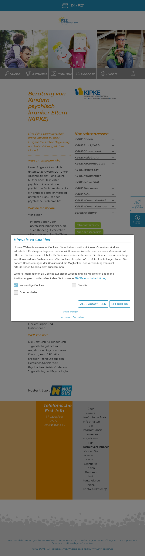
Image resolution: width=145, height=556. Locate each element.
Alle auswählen (93, 303)
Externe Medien (28, 292)
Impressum (66, 317)
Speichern (119, 303)
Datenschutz (78, 317)
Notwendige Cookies (31, 285)
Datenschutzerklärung (93, 278)
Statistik (82, 285)
